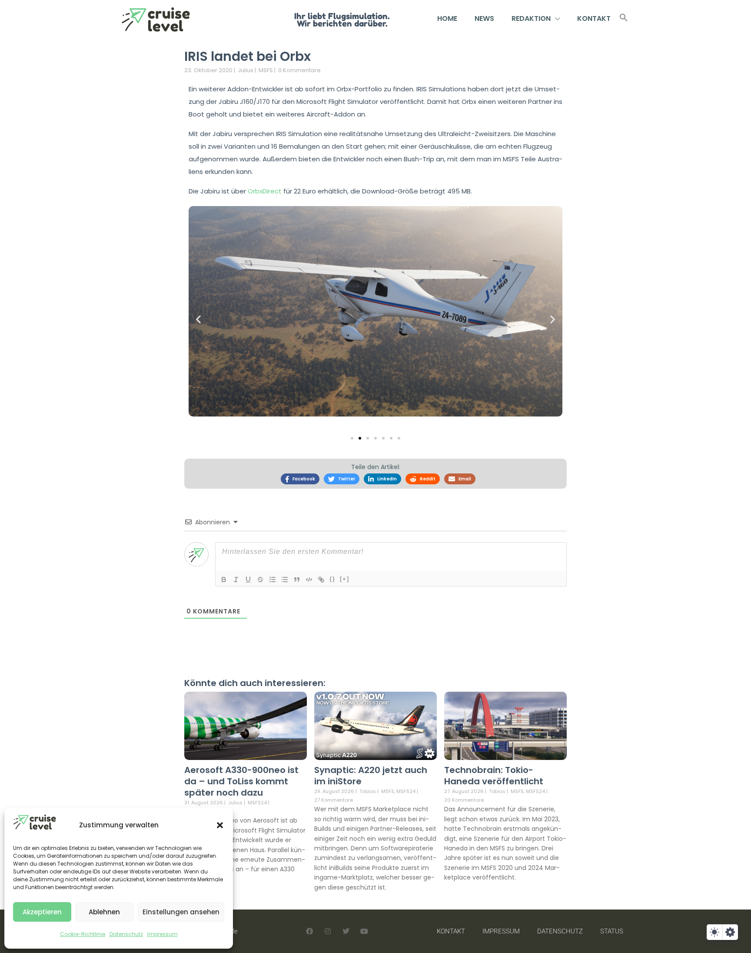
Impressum (162, 934)
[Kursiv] (236, 579)
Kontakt (594, 18)
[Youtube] (364, 931)
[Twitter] (345, 931)
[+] (344, 579)
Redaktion (531, 18)
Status (611, 931)
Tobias (367, 791)
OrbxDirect (265, 191)
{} (332, 579)
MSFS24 (257, 802)
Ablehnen (104, 911)
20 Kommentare (464, 799)
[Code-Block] (309, 579)
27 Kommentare (333, 799)
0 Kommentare (299, 70)
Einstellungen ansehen (181, 911)
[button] (220, 825)
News (484, 18)
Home (447, 18)
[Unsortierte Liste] (285, 579)
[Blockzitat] (297, 579)
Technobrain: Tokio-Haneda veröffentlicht (493, 775)
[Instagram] (327, 931)
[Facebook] (309, 931)
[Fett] (224, 579)
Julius (245, 70)
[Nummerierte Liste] (272, 579)
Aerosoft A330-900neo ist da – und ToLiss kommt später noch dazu (241, 781)
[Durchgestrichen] (260, 579)
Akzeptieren (42, 911)
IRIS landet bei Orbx (247, 56)
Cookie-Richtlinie (82, 934)
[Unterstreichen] (248, 579)
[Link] (321, 579)
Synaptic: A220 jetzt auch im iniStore (370, 775)
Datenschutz (126, 934)
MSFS (266, 70)
